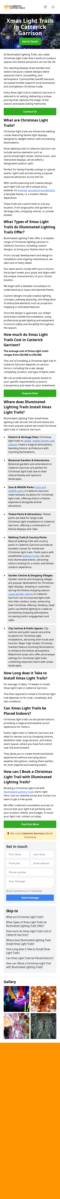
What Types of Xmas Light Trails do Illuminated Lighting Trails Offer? (26, 924)
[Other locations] (45, 7)
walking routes (31, 556)
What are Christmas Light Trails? (25, 917)
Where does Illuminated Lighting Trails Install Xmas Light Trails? (28, 941)
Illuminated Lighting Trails (19, 792)
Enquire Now (30, 393)
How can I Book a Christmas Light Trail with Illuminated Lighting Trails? (28, 965)
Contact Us (30, 111)
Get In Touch (30, 41)
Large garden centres (20, 594)
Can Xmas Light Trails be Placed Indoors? (30, 958)
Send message (30, 897)
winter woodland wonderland (37, 190)
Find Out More (30, 824)
